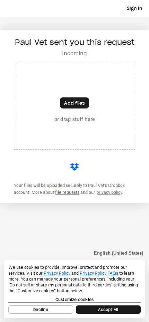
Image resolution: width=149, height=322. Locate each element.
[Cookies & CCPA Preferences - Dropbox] (74, 289)
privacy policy (109, 192)
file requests (67, 192)
